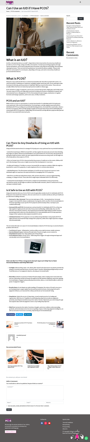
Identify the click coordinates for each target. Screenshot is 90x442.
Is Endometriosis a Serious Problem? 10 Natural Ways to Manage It (73, 32)
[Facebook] (41, 423)
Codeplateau (75, 433)
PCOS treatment (35, 15)
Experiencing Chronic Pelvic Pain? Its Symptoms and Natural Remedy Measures (74, 37)
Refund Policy (66, 424)
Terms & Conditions (68, 422)
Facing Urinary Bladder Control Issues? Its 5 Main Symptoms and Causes (74, 46)
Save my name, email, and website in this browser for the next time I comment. (28, 406)
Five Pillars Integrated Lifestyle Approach (29, 261)
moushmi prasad (21, 335)
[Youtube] (49, 423)
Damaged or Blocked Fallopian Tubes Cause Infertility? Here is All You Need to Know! (74, 27)
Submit (9, 409)
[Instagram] (45, 423)
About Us (65, 429)
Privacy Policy (66, 426)
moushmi (26, 15)
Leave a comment (44, 15)
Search (68, 15)
